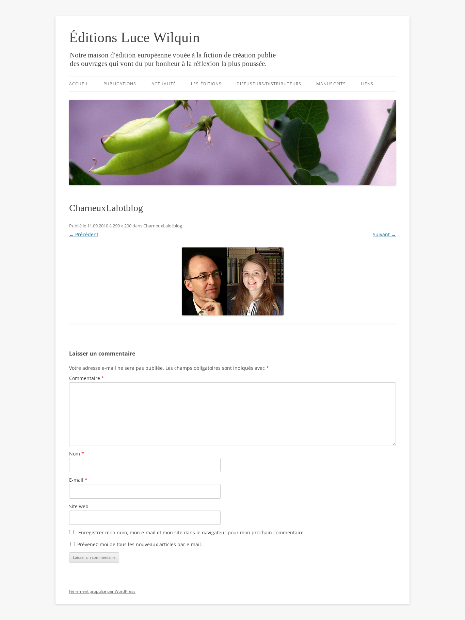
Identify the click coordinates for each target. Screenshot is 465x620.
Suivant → (384, 234)
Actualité (163, 84)
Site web (79, 506)
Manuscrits (331, 84)
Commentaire (86, 378)
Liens (367, 84)
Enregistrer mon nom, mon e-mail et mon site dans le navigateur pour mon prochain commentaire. (191, 532)
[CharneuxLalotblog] (232, 281)
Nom (76, 453)
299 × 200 (122, 226)
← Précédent (83, 234)
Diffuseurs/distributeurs (269, 84)
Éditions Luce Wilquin (134, 37)
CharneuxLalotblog (162, 226)
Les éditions (206, 84)
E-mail (78, 480)
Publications (120, 84)
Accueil (79, 84)
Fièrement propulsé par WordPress (102, 591)
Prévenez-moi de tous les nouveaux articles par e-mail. (139, 544)
